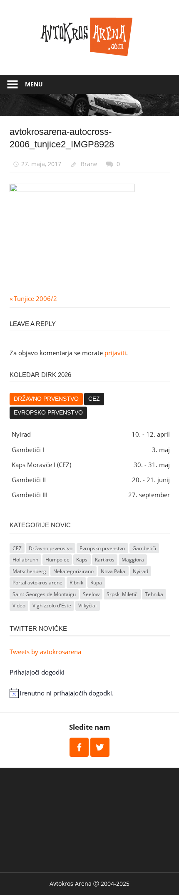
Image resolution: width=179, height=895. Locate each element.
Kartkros (104, 559)
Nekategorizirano (73, 571)
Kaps (81, 559)
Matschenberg (29, 571)
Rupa (96, 582)
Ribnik (76, 582)
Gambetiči (144, 548)
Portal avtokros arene (37, 582)
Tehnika (154, 594)
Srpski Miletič (122, 594)
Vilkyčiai (87, 605)
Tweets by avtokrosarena (45, 651)
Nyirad (140, 571)
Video (18, 605)
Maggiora (133, 559)
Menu (34, 84)
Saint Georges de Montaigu (44, 594)
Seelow (91, 594)
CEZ (94, 399)
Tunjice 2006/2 (35, 298)
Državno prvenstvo (46, 399)
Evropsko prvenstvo (48, 413)
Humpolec (57, 559)
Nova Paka (113, 571)
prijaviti (115, 353)
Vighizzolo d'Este (51, 605)
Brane (89, 164)
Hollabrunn (25, 559)
